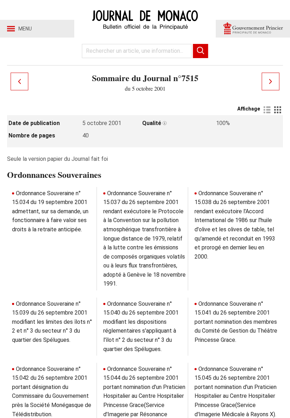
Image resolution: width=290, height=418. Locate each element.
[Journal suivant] (270, 81)
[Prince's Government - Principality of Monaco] (253, 29)
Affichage (248, 109)
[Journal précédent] (19, 81)
